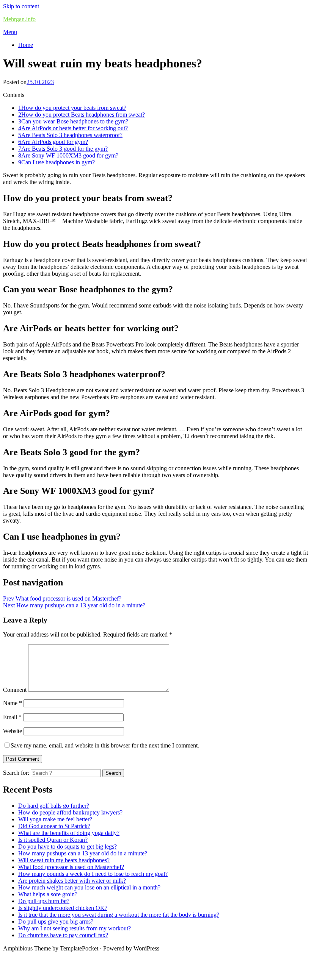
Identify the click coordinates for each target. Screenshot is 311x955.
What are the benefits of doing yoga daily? (68, 833)
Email (12, 717)
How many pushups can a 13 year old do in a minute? (82, 853)
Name (12, 703)
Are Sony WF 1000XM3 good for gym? (68, 155)
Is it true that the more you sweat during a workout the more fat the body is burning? (118, 914)
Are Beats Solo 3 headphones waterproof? (70, 135)
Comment (15, 690)
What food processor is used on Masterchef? (71, 867)
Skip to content (21, 6)
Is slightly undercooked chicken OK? (62, 908)
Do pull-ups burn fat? (43, 901)
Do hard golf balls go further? (53, 805)
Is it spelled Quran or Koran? (53, 839)
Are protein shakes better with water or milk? (72, 880)
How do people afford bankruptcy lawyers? (70, 812)
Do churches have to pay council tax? (63, 935)
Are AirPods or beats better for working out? (73, 128)
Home (25, 45)
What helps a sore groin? (47, 894)
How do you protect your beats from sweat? (72, 108)
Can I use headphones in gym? (56, 162)
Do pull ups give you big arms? (55, 921)
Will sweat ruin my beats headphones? (64, 860)
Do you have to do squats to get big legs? (67, 846)
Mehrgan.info (19, 19)
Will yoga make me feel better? (55, 819)
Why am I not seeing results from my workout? (74, 928)
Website (12, 731)
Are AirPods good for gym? (53, 142)
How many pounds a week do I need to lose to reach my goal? (93, 874)
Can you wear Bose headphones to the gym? (73, 121)
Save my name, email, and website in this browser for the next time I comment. (105, 745)
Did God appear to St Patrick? (54, 826)
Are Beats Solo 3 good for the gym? (63, 148)
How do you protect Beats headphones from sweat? (81, 114)
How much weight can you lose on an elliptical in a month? (89, 887)
